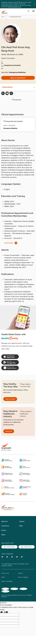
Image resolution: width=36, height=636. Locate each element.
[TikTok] (8, 557)
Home (2, 16)
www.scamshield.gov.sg (14, 6)
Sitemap (20, 573)
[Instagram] (18, 557)
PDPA (3, 577)
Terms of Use (5, 573)
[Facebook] (3, 557)
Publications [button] (7, 87)
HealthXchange (11, 546)
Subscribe (8, 431)
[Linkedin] (13, 557)
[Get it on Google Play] (10, 362)
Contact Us (5, 526)
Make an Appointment (18, 78)
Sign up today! (10, 399)
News (3, 535)
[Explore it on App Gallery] (10, 368)
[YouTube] (22, 557)
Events (3, 530)
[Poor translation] (5, 612)
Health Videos (28, 546)
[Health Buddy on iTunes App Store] (10, 356)
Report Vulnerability (6, 581)
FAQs (21, 526)
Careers (21, 521)
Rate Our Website (23, 577)
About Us (4, 521)
